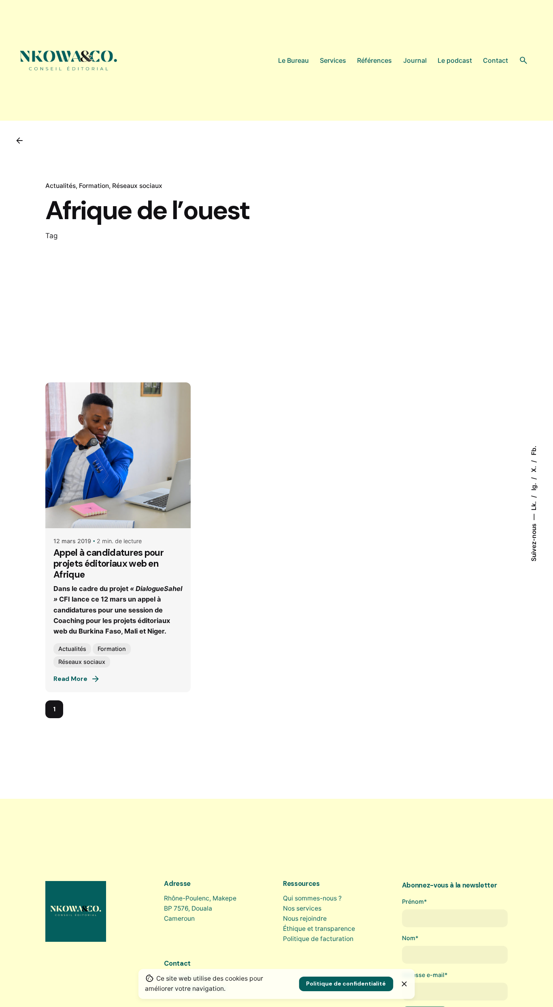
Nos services (302, 908)
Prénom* (414, 901)
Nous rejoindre (305, 918)
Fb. (533, 450)
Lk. (533, 504)
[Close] (404, 984)
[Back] (19, 140)
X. (533, 468)
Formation (94, 186)
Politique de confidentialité (346, 983)
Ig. (533, 486)
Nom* (410, 937)
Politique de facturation (318, 939)
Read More (70, 679)
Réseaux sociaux (137, 186)
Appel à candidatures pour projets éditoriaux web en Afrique (108, 563)
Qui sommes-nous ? (312, 898)
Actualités (60, 186)
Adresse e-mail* (425, 974)
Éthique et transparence (319, 928)
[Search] (523, 60)
